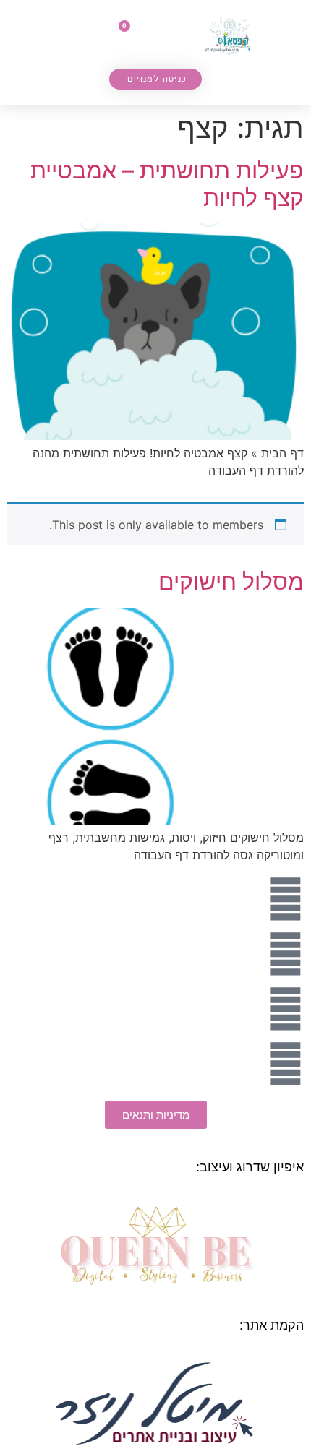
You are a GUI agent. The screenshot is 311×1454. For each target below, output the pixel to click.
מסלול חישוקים (231, 581)
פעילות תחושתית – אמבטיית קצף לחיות (167, 184)
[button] (168, 40)
